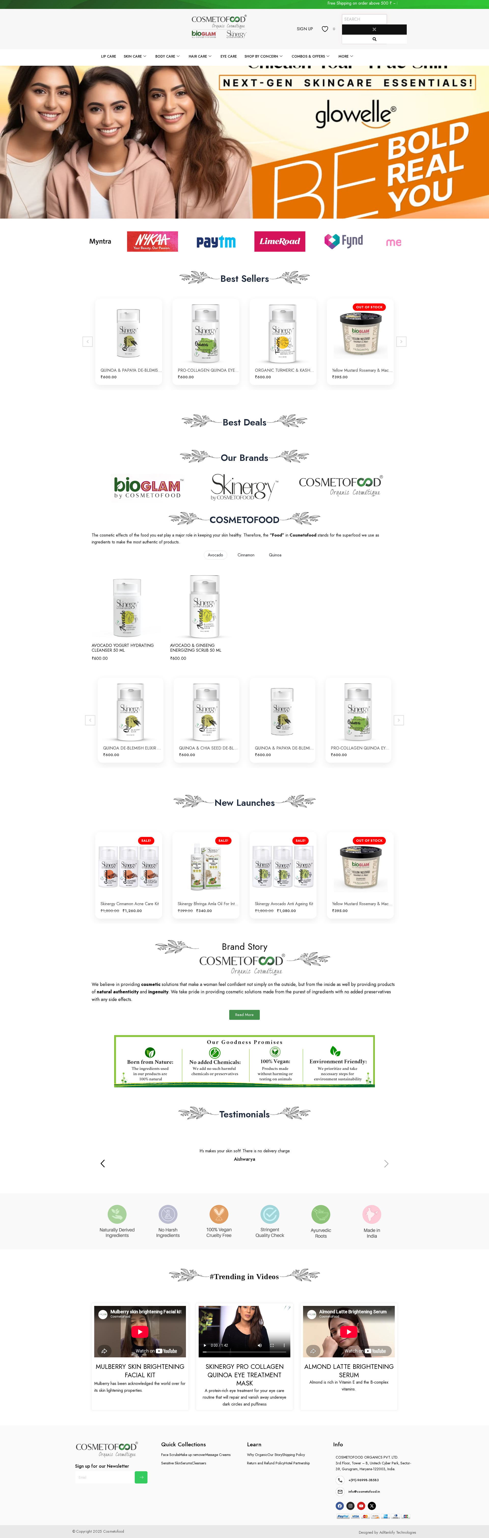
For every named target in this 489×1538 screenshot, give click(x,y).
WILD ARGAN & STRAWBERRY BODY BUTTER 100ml (285, 903)
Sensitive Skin (171, 1463)
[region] (244, 142)
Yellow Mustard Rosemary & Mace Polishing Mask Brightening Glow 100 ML (131, 903)
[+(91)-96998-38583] (340, 1480)
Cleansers (199, 1463)
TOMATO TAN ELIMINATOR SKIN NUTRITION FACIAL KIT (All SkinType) (285, 370)
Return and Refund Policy (265, 1463)
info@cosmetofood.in (364, 1491)
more (343, 56)
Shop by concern (261, 56)
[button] (386, 1164)
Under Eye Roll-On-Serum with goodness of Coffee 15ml (208, 370)
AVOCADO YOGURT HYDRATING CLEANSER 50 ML (123, 648)
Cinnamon (246, 555)
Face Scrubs (170, 1454)
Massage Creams (217, 1454)
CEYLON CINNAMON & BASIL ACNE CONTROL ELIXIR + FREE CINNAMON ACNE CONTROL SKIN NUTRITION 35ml (209, 748)
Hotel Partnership (297, 1463)
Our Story (274, 1454)
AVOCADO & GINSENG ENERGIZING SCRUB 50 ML (195, 648)
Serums (186, 1463)
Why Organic (257, 1454)
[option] (128, 341)
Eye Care (229, 56)
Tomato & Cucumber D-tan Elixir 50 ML (362, 370)
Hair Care (198, 56)
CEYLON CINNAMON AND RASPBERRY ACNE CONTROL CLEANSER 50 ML (133, 748)
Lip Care (108, 56)
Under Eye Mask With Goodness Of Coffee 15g (131, 370)
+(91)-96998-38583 (363, 1480)
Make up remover (192, 1454)
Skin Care (133, 56)
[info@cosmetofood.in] (340, 1491)
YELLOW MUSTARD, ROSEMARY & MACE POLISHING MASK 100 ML (208, 903)
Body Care (165, 56)
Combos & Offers (308, 56)
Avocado (215, 555)
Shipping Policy (293, 1454)
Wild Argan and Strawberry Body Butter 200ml (362, 888)
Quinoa (275, 555)
